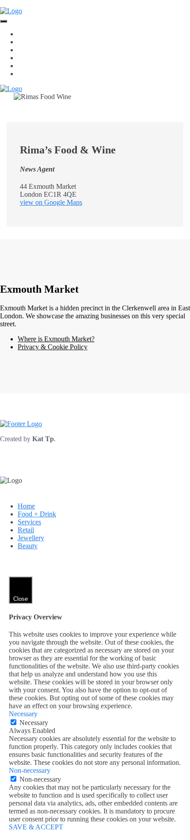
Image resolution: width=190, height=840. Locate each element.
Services (29, 49)
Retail (26, 57)
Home (26, 34)
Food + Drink (37, 42)
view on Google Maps (51, 202)
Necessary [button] (23, 714)
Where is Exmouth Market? (56, 339)
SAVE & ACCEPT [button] (36, 827)
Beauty (28, 73)
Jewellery (31, 65)
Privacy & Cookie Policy (52, 347)
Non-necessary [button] (29, 770)
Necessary (33, 722)
